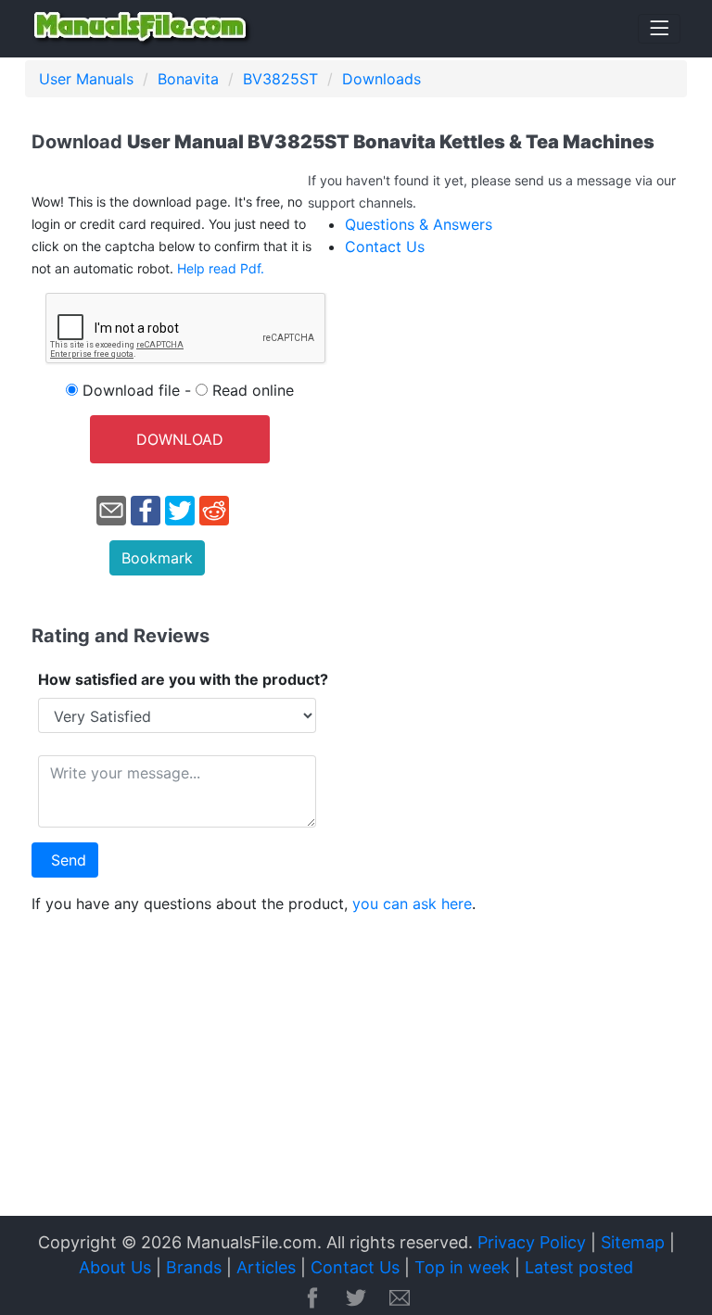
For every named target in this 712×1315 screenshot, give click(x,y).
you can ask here (412, 903)
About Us (115, 1267)
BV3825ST (280, 79)
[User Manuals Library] (143, 28)
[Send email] (111, 508)
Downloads (381, 79)
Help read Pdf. (220, 268)
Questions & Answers (418, 224)
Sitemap (633, 1242)
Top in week (462, 1267)
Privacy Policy (531, 1242)
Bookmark (157, 558)
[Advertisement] (356, 1072)
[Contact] (399, 1299)
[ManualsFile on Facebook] (312, 1299)
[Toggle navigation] (659, 29)
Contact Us (385, 246)
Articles (266, 1267)
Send (68, 860)
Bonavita (188, 79)
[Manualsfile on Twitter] (356, 1299)
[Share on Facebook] (145, 508)
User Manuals (86, 79)
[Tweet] (180, 508)
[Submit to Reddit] (214, 508)
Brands (194, 1267)
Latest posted (579, 1267)
